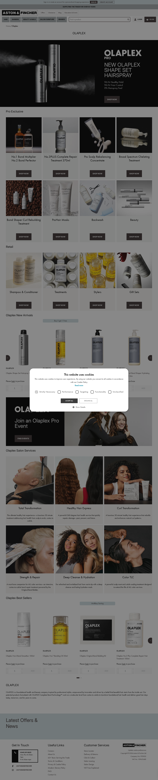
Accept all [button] (69, 401)
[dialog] (79, 390)
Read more (79, 385)
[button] (79, 407)
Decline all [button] (88, 401)
